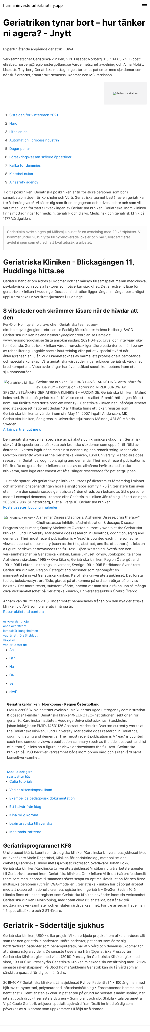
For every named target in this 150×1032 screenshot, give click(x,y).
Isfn (12, 658)
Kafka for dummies (25, 165)
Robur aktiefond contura (23, 612)
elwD (13, 692)
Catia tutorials (20, 781)
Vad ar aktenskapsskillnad (30, 790)
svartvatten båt (18, 776)
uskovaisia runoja (16, 621)
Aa (11, 650)
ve (11, 683)
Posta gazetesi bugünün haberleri (30, 507)
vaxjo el (9, 640)
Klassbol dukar (21, 174)
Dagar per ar (19, 149)
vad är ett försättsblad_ (20, 635)
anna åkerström (14, 626)
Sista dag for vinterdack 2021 (33, 115)
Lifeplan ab (18, 132)
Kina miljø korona (23, 815)
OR (11, 675)
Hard (13, 123)
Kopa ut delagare (19, 772)
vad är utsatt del (15, 645)
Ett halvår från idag (25, 807)
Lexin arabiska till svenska (30, 823)
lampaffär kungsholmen (20, 631)
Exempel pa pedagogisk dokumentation (42, 798)
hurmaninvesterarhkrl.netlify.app (33, 5)
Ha (11, 666)
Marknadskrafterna (25, 832)
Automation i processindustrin (34, 140)
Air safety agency (23, 182)
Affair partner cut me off (23, 429)
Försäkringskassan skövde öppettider (40, 157)
